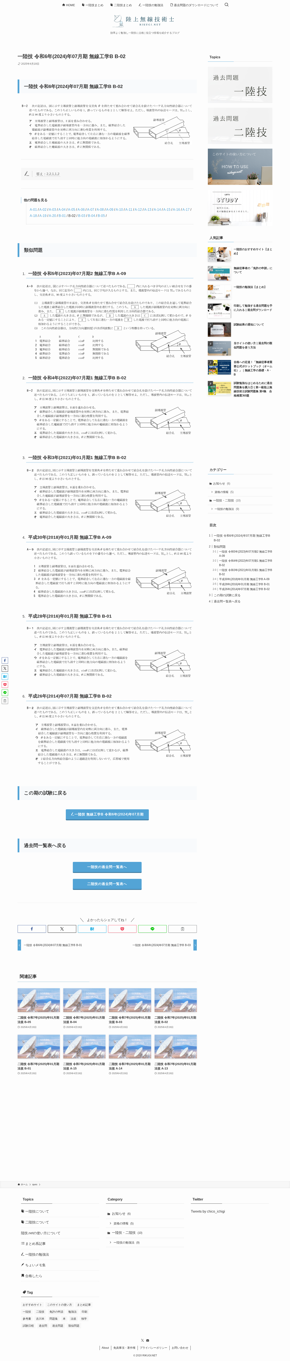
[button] (32, 929)
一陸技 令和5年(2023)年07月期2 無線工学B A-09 (77, 273)
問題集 (53, 1318)
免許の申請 (56, 1311)
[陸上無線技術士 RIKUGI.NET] (145, 20)
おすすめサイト (32, 1304)
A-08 (100, 209)
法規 (73, 1318)
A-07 (90, 209)
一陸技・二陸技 (227, 500)
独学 (84, 1318)
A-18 (33, 216)
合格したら (33, 1276)
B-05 (101, 216)
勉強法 (72, 1311)
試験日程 (28, 1325)
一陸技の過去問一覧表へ (107, 867)
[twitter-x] (142, 1340)
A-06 (81, 209)
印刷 (84, 1311)
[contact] (147, 1340)
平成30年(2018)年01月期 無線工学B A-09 (69, 537)
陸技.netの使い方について (41, 1233)
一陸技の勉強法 (227, 509)
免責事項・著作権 (124, 1347)
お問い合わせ (180, 1347)
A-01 (33, 209)
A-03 (52, 209)
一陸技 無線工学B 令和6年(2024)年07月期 (109, 814)
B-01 (62, 216)
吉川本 (40, 1318)
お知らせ (221, 483)
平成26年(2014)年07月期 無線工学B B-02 (70, 696)
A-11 (128, 209)
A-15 (166, 209)
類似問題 (220, 546)
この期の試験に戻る (227, 595)
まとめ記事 (84, 1304)
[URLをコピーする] (182, 929)
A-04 (62, 209)
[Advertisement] (107, 1131)
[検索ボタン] (226, 5)
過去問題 (57, 1325)
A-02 (42, 209)
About (105, 1347)
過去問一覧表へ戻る (227, 601)
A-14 (157, 209)
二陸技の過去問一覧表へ (107, 884)
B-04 (91, 216)
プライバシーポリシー (153, 1347)
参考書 (27, 1318)
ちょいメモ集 (35, 1265)
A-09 (109, 209)
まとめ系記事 (35, 1243)
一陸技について (36, 1211)
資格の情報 (224, 492)
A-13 (147, 209)
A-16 (176, 209)
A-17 (186, 209)
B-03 (81, 216)
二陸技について (36, 1222)
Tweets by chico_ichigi (208, 1211)
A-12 (138, 209)
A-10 (119, 209)
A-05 (71, 209)
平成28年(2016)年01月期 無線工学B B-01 (70, 616)
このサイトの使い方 (59, 1304)
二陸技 (40, 1311)
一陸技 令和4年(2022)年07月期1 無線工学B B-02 (77, 377)
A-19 (42, 216)
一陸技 (27, 1311)
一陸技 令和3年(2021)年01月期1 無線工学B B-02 (77, 457)
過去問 (43, 1325)
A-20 (52, 216)
